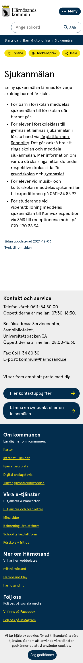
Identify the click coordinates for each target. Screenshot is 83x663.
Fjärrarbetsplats (15, 466)
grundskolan (23, 174)
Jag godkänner (42, 655)
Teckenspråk (46, 53)
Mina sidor (11, 517)
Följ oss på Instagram (19, 620)
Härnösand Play (15, 577)
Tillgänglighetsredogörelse (23, 483)
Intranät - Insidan (16, 458)
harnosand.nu (34, 585)
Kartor (8, 449)
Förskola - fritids (16, 542)
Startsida (11, 40)
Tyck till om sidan (18, 247)
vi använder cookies (55, 645)
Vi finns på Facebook (19, 611)
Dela (73, 53)
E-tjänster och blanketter (23, 509)
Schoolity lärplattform (20, 534)
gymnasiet (54, 174)
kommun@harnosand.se (42, 359)
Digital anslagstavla (18, 475)
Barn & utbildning (36, 40)
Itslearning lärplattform (21, 526)
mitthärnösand (34, 569)
